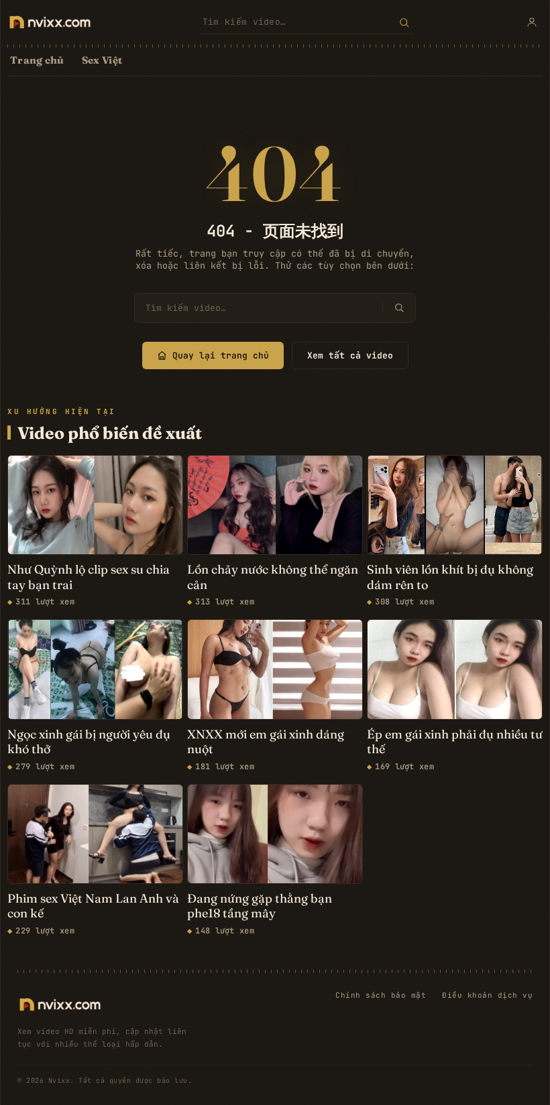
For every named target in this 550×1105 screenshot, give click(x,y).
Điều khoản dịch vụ (487, 995)
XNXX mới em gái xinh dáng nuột (265, 742)
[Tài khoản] (532, 22)
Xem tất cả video (350, 355)
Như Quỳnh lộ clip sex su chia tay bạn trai (88, 577)
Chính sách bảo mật (380, 995)
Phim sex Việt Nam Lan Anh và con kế (93, 906)
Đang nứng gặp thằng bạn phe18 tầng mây (259, 906)
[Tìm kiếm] (404, 22)
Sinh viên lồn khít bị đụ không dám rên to (450, 577)
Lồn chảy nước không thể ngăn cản (272, 577)
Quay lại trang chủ (220, 355)
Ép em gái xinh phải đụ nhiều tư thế (455, 742)
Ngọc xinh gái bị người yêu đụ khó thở (88, 742)
